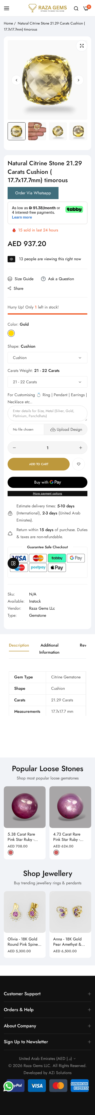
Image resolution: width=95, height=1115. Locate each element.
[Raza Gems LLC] (47, 8)
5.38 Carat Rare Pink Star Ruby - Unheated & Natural (24, 837)
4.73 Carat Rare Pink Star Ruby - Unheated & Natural (70, 837)
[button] (78, 80)
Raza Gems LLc (42, 608)
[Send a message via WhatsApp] (8, 1086)
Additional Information (49, 648)
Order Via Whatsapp (33, 193)
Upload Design (69, 429)
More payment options (47, 493)
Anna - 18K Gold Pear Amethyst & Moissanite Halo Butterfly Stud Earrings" (67, 942)
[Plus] (80, 447)
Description (19, 645)
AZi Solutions (60, 1073)
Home (8, 23)
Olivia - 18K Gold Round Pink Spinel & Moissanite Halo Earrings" (23, 942)
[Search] (76, 8)
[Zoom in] (81, 46)
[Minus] (14, 447)
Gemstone (37, 615)
